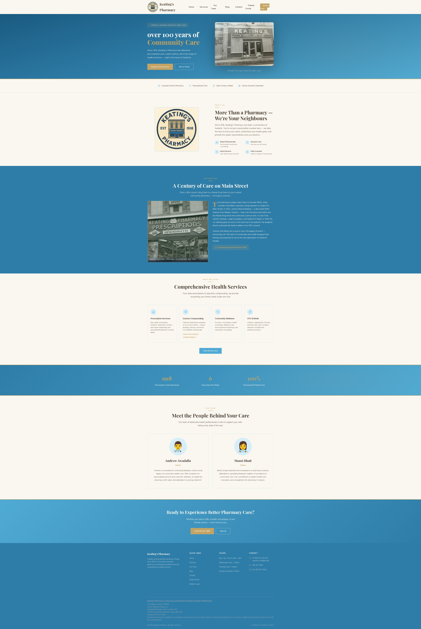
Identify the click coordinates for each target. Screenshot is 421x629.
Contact (238, 7)
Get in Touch (184, 67)
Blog (227, 7)
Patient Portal (250, 7)
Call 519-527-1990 (202, 531)
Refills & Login (264, 7)
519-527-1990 (257, 565)
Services (204, 7)
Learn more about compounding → (190, 335)
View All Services (210, 351)
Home (191, 7)
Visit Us (223, 531)
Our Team (214, 7)
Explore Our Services (160, 67)
